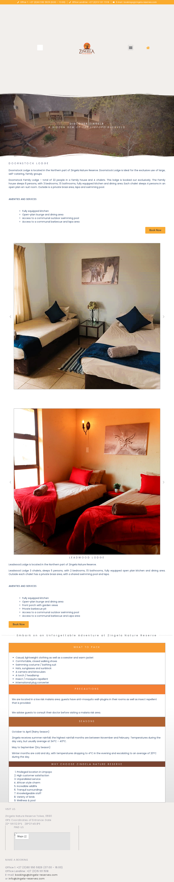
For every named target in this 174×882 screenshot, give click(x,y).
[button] (40, 47)
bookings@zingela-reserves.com (36, 875)
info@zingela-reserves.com (27, 878)
